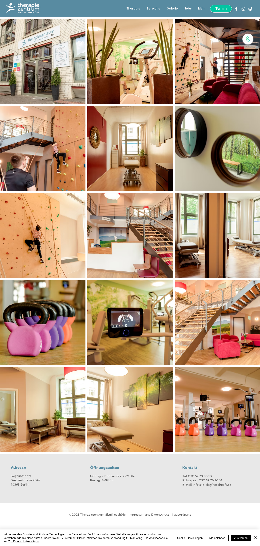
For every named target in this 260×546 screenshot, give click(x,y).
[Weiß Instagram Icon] (243, 8)
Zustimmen (241, 538)
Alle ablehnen (217, 538)
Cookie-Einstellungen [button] (190, 538)
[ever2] (250, 8)
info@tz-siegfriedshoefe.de (212, 485)
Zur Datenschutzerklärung (24, 541)
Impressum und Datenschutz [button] (149, 514)
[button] (248, 39)
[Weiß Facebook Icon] (236, 8)
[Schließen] (255, 538)
